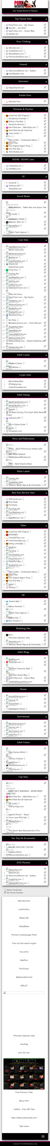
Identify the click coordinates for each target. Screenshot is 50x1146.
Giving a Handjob (16, 121)
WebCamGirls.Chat (17, 337)
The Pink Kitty (15, 148)
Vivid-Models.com (16, 151)
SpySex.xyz (13, 33)
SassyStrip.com (15, 188)
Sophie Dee (14, 617)
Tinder (12, 428)
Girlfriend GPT (15, 185)
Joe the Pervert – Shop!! (19, 814)
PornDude (13, 505)
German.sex (14, 727)
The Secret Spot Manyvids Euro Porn (24, 830)
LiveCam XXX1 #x (16, 222)
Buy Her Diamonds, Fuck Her (21, 846)
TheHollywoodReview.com (20, 457)
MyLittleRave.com (16, 53)
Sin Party (13, 320)
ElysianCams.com (16, 266)
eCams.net (13, 264)
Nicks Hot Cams (15, 294)
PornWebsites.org (16, 512)
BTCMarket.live (15, 384)
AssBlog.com (14, 659)
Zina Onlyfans (15, 620)
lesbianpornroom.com (18, 287)
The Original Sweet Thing (20, 145)
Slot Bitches (14, 367)
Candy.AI (13, 182)
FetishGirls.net (15, 165)
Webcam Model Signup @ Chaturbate (25, 485)
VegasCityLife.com (16, 87)
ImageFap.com (15, 879)
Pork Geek (13, 502)
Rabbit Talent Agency (18, 232)
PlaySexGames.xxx (17, 765)
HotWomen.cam (15, 284)
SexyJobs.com (15, 641)
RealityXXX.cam (16, 312)
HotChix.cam (14, 281)
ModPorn (12, 547)
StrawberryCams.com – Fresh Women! (25, 323)
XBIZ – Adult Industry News (20, 463)
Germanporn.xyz (16, 731)
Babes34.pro (14, 872)
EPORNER (13, 534)
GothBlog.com (15, 168)
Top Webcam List (16, 517)
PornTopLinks (14, 508)
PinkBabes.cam (15, 300)
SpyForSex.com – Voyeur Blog (21, 30)
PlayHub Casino (16, 363)
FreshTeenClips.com (18, 540)
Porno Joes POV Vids (18, 817)
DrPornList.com (15, 499)
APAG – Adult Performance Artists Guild (25, 448)
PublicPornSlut (15, 561)
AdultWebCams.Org (17, 246)
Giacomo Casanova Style (20, 668)
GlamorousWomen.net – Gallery (22, 70)
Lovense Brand (15, 852)
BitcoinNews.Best (16, 381)
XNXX (11, 584)
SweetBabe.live (15, 330)
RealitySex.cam (15, 308)
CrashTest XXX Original (19, 115)
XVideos (12, 587)
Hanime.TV (13, 700)
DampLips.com (15, 662)
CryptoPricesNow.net (17, 387)
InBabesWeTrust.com (18, 883)
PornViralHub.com (16, 554)
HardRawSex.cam (16, 277)
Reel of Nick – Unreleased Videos (23, 140)
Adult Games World (17, 752)
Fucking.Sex (14, 273)
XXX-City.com (15, 769)
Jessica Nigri (14, 601)
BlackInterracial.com (17, 253)
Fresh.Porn (14, 269)
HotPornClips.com (16, 806)
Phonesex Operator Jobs (19, 637)
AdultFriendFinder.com (18, 402)
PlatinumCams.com (17, 304)
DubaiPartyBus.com (17, 261)
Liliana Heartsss (16, 606)
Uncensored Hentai (17, 708)
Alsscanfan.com (15, 869)
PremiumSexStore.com (19, 56)
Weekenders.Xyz (16, 347)
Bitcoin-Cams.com (16, 249)
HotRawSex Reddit (17, 219)
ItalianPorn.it (14, 734)
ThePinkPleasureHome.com (20, 681)
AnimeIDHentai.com (17, 696)
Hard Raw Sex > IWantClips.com (23, 127)
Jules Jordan (14, 133)
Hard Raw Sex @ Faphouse (20, 130)
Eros (11, 634)
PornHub (13, 551)
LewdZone (13, 762)
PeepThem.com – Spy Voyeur (21, 25)
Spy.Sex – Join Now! (17, 27)
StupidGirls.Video (16, 326)
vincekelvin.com (15, 431)
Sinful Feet (13, 142)
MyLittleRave (14, 225)
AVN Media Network (17, 454)
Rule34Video (14, 703)
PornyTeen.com (16, 558)
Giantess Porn (15, 101)
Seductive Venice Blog (18, 675)
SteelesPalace (15, 821)
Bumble (12, 409)
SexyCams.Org (15, 314)
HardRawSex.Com (16, 73)
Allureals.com (15, 47)
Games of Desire (16, 758)
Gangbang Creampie (18, 118)
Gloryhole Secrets (16, 124)
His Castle (13, 214)
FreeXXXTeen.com (17, 537)
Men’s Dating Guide (17, 424)
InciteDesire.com (16, 50)
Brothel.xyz (14, 257)
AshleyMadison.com (17, 405)
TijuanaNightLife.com (18, 334)
